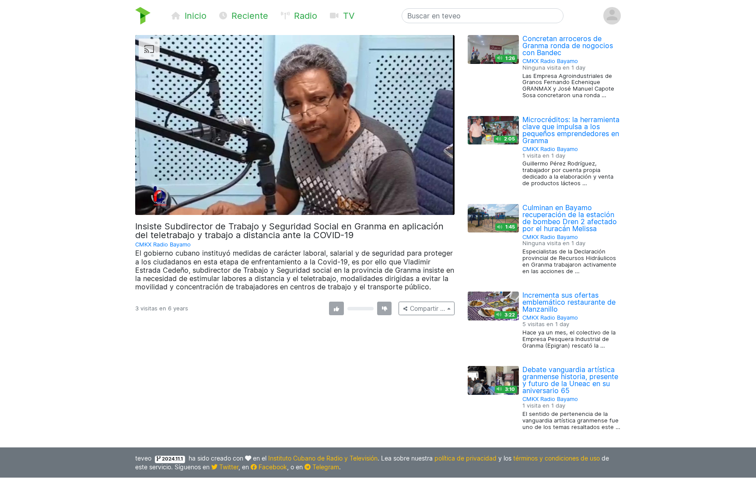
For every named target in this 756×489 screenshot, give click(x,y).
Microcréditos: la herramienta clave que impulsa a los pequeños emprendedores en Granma (571, 130)
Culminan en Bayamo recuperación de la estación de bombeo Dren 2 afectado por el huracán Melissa (569, 218)
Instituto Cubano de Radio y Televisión (323, 458)
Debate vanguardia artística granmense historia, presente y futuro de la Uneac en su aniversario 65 (570, 380)
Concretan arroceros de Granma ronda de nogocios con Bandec (567, 45)
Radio (304, 16)
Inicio (194, 16)
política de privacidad (465, 458)
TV (347, 16)
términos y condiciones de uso (556, 458)
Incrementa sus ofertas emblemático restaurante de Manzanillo (569, 302)
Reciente (248, 16)
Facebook (272, 467)
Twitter (227, 467)
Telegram (325, 467)
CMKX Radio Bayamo (163, 244)
